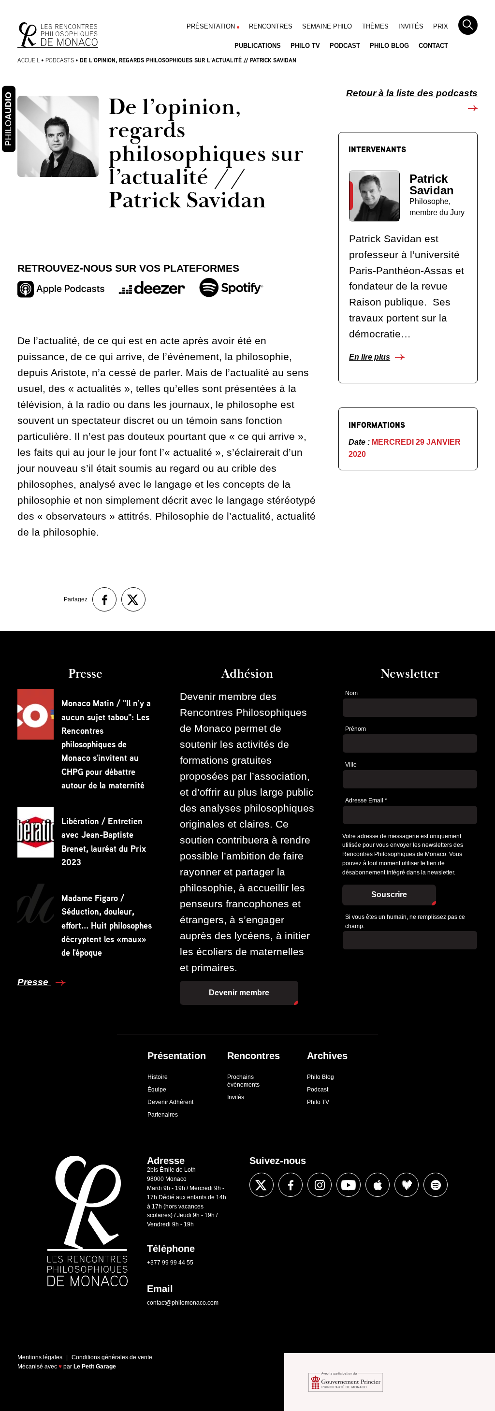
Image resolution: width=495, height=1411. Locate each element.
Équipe (156, 1089)
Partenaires (162, 1114)
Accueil (28, 60)
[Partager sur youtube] (348, 1185)
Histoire (157, 1077)
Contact (433, 45)
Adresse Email (366, 800)
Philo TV (305, 45)
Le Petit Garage (94, 1366)
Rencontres (270, 26)
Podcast (345, 45)
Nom (351, 693)
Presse (34, 982)
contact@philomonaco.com (182, 1302)
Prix (440, 26)
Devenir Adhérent (170, 1102)
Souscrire (389, 894)
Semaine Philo (327, 26)
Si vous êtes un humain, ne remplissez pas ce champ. (405, 922)
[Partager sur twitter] (133, 599)
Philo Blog (389, 45)
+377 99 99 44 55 (170, 1262)
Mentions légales (39, 1357)
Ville (351, 764)
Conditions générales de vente (112, 1357)
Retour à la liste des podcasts (412, 93)
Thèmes (375, 26)
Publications (257, 45)
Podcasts (59, 60)
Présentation (211, 26)
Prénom (355, 729)
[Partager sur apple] (377, 1185)
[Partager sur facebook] (104, 599)
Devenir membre (239, 993)
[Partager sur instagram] (319, 1185)
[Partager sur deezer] (406, 1185)
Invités (410, 26)
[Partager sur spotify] (435, 1185)
